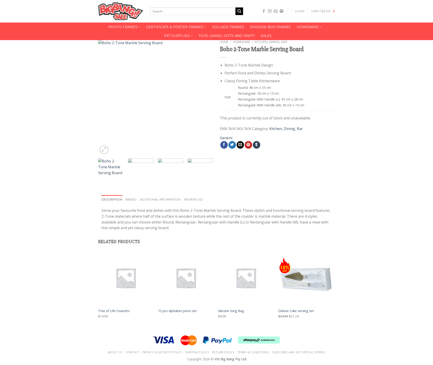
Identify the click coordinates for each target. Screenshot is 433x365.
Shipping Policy (197, 352)
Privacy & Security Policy (162, 352)
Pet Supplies (176, 36)
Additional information (160, 199)
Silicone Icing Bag (231, 311)
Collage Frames (228, 27)
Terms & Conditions (253, 352)
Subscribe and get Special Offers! (298, 352)
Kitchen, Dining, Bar (271, 42)
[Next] (205, 97)
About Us (115, 352)
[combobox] (192, 11)
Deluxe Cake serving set (296, 311)
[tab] (111, 199)
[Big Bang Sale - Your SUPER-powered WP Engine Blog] (120, 11)
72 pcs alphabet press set (177, 311)
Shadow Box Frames (270, 27)
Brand (131, 199)
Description (111, 199)
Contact (132, 352)
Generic (226, 137)
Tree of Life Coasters (114, 311)
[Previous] (106, 97)
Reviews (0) (193, 199)
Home (224, 42)
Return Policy (223, 352)
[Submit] (239, 11)
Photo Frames (122, 27)
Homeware (308, 27)
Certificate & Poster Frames (174, 27)
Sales (266, 36)
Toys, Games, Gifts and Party (226, 36)
